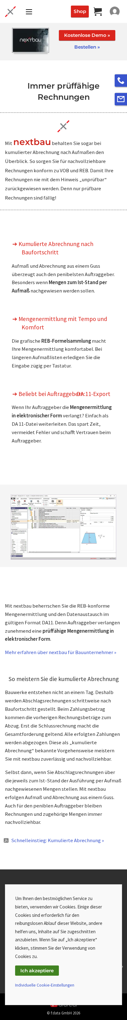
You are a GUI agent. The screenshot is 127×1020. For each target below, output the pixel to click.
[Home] (9, 11)
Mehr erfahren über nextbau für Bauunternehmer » (60, 652)
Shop (80, 11)
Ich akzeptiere (37, 971)
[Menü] (29, 11)
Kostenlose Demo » (87, 35)
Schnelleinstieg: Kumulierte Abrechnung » (57, 840)
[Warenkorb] (98, 11)
